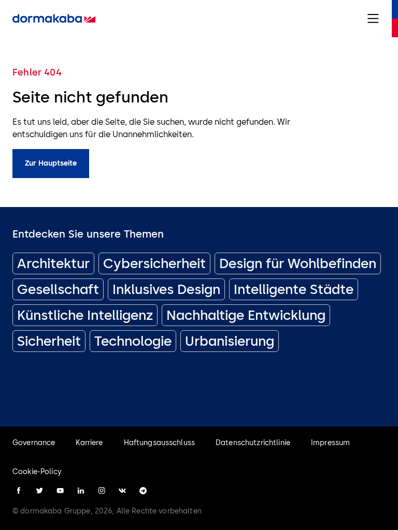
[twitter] (39, 490)
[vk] (122, 490)
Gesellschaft (58, 289)
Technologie (133, 341)
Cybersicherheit (154, 263)
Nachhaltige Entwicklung (245, 315)
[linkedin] (80, 490)
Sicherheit (49, 341)
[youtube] (60, 490)
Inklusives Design (166, 289)
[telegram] (143, 490)
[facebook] (18, 490)
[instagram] (101, 490)
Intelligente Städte (293, 289)
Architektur (53, 263)
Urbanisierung (229, 341)
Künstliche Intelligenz (85, 315)
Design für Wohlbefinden (297, 263)
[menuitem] (53, 18)
